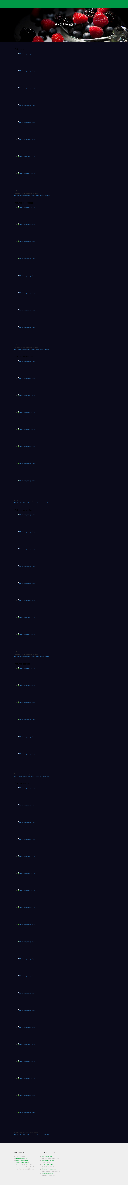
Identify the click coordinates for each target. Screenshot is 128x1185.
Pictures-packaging (23, 509)
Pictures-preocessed (23, 202)
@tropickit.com (48, 1173)
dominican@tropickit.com (49, 1169)
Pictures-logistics (22, 663)
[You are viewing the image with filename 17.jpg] (66, 880)
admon (22, 1160)
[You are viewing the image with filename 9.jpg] (66, 1120)
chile (43, 1173)
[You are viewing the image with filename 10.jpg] (66, 812)
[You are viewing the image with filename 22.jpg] (66, 966)
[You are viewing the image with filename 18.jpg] (66, 897)
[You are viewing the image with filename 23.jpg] (66, 983)
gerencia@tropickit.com (22, 1163)
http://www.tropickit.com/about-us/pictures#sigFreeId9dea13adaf (32, 776)
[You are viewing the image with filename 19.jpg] (66, 915)
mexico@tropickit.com (48, 1160)
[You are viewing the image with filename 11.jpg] (66, 829)
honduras (48, 1165)
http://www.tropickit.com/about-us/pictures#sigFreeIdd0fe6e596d (32, 503)
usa (47, 1156)
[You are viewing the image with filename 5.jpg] (66, 129)
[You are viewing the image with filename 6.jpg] (66, 146)
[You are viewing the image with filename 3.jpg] (66, 95)
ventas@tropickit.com (22, 1158)
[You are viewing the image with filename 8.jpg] (66, 180)
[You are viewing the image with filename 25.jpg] (66, 1017)
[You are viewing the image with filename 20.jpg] (66, 932)
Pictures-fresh (20, 48)
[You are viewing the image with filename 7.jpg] (66, 163)
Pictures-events (21, 783)
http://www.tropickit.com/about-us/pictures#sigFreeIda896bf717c (32, 1135)
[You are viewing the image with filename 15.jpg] (66, 846)
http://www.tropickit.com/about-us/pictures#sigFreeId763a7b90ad (32, 195)
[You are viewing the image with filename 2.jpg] (66, 78)
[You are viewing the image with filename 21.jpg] (66, 949)
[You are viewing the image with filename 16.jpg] (66, 863)
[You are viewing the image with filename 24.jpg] (66, 1000)
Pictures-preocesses (23, 356)
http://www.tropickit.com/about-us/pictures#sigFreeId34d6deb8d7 (32, 656)
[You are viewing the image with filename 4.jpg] (66, 112)
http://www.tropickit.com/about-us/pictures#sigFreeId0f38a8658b (32, 349)
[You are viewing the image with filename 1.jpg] (66, 61)
